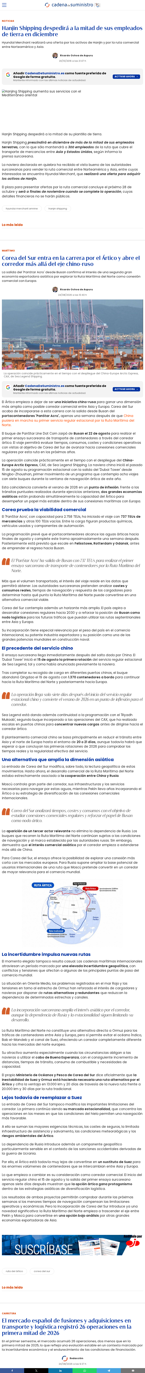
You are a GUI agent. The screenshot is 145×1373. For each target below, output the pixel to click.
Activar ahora (125, 76)
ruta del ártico (14, 1271)
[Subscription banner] (72, 1259)
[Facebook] (12, 1370)
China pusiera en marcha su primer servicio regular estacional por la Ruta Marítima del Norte (68, 420)
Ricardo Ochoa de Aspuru (76, 55)
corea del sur (42, 1271)
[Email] (133, 1370)
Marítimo (8, 250)
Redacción (76, 1358)
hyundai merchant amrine (22, 208)
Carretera (9, 1313)
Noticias (8, 21)
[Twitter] (36, 1370)
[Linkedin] (60, 1370)
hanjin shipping (58, 208)
